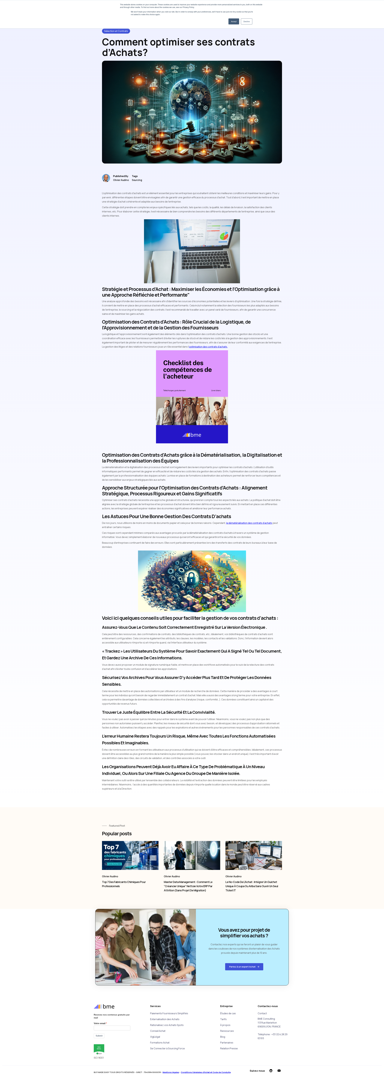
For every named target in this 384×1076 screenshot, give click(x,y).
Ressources (227, 1031)
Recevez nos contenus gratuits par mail (112, 1016)
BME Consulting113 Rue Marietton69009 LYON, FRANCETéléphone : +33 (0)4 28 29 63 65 (272, 1028)
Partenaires (226, 1042)
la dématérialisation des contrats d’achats (249, 523)
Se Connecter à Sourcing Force (167, 1048)
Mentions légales (171, 1072)
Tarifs (223, 1019)
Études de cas (228, 1013)
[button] (244, 966)
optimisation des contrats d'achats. (208, 346)
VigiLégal (155, 1036)
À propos (225, 1025)
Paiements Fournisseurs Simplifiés (169, 1013)
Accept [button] (234, 21)
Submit (99, 1036)
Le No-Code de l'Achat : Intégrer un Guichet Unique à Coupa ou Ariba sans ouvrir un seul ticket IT (251, 886)
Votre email (99, 1023)
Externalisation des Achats (164, 1019)
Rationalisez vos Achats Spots (167, 1025)
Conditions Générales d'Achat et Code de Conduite (206, 1072)
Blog (222, 1036)
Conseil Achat (157, 1031)
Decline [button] (246, 21)
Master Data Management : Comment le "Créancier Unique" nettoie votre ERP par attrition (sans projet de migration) (188, 886)
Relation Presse (229, 1048)
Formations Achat (160, 1042)
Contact (262, 1013)
